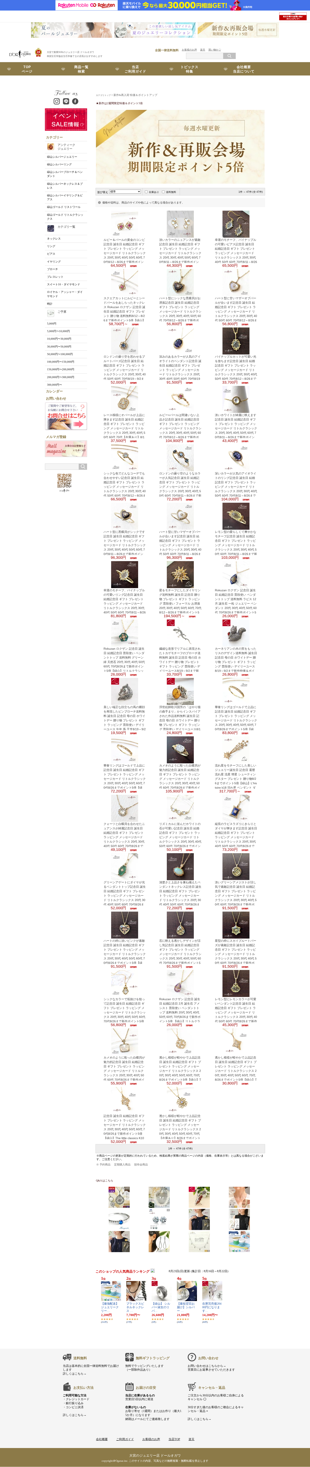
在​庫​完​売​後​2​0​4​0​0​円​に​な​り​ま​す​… (211, 1307)
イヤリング (54, 261)
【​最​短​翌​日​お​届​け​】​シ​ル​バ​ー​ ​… (186, 1307)
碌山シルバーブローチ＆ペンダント (65, 174)
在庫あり (154, 192)
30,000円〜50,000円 (59, 346)
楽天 (202, 49)
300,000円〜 (54, 384)
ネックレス (54, 238)
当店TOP (174, 1439)
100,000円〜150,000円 (60, 361)
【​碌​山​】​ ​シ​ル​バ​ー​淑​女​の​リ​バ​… (161, 1307)
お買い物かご (27, 82)
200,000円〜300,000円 (60, 377)
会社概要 (102, 1439)
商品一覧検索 (81, 69)
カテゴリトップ (103, 95)
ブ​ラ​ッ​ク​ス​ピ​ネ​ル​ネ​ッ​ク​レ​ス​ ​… (135, 1307)
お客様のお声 (189, 49)
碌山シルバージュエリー (62, 156)
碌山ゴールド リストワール (64, 207)
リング (51, 246)
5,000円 (51, 323)
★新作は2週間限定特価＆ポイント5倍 (119, 103)
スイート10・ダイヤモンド (63, 284)
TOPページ (27, 69)
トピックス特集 (189, 69)
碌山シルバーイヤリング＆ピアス (65, 197)
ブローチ (52, 269)
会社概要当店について (244, 69)
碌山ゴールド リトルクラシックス (65, 216)
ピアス (51, 253)
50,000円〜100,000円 (60, 354)
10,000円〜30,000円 (59, 338)
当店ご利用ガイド (135, 69)
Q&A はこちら (104, 1180)
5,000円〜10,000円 (58, 331)
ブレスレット (55, 276)
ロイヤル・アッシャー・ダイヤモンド (65, 294)
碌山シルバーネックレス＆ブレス (65, 185)
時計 (50, 303)
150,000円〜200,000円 (60, 369)
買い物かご (214, 49)
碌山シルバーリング (59, 164)
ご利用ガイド (125, 1439)
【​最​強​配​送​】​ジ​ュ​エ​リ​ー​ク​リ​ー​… (110, 1307)
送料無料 (171, 192)
